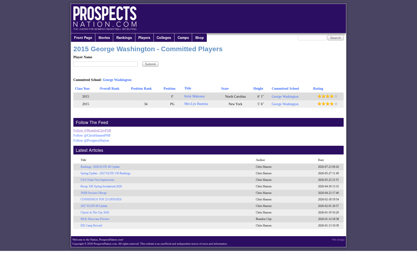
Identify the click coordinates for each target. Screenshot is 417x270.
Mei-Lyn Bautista (196, 104)
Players (144, 37)
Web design (338, 239)
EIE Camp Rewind (91, 225)
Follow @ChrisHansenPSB (91, 135)
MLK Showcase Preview (95, 219)
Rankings (124, 37)
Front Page (83, 37)
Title (187, 88)
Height (258, 88)
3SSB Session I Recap (93, 193)
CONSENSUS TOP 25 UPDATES (101, 199)
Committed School (285, 88)
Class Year (82, 88)
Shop (199, 37)
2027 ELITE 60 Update (94, 206)
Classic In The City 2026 (95, 212)
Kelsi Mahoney (194, 96)
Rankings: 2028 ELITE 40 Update (100, 166)
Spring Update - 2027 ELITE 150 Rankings (106, 173)
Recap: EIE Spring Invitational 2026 (101, 186)
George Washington (117, 80)
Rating (318, 88)
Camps (183, 37)
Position (169, 88)
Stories (104, 37)
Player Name (82, 57)
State (225, 88)
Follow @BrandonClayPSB (92, 130)
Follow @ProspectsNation (91, 140)
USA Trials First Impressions (97, 180)
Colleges (164, 37)
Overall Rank (109, 88)
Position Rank (141, 88)
